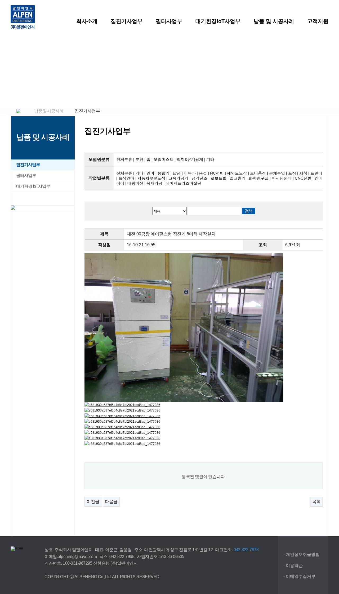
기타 (210, 159)
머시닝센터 (282, 178)
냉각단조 (199, 178)
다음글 (111, 501)
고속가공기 (178, 178)
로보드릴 (218, 178)
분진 (139, 159)
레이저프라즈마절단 (183, 183)
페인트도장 (237, 173)
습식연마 (126, 178)
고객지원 (317, 21)
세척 (303, 173)
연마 (150, 173)
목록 (316, 501)
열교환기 (238, 178)
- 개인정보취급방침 (301, 554)
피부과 (190, 173)
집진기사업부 (126, 21)
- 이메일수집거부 (299, 576)
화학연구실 (259, 178)
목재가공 (154, 183)
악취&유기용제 (190, 159)
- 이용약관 (293, 565)
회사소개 (86, 21)
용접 (203, 173)
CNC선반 (303, 178)
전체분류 (124, 159)
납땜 (177, 173)
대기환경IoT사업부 (217, 21)
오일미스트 (163, 159)
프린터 (316, 173)
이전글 (93, 501)
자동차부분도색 (151, 178)
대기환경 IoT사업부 (33, 186)
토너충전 (258, 173)
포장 (292, 173)
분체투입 (277, 173)
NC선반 (217, 173)
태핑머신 (135, 183)
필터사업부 (169, 21)
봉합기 (164, 173)
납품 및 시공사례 (274, 21)
